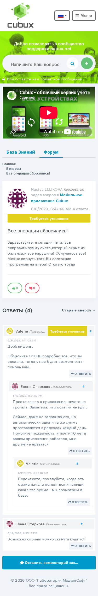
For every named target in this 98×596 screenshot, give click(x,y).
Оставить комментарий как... (51, 563)
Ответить (82, 373)
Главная (9, 164)
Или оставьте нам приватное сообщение (44, 78)
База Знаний (21, 152)
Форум (51, 152)
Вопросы (13, 169)
